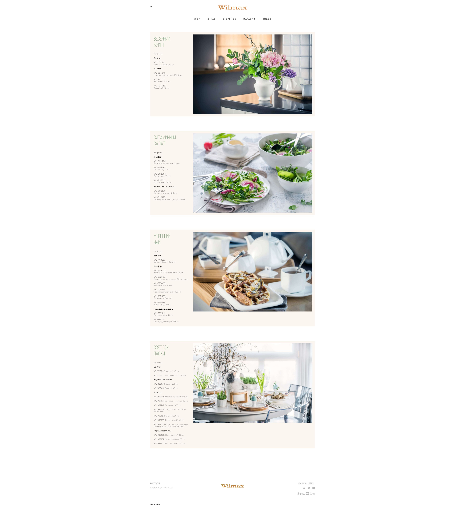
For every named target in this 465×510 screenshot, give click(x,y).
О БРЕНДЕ (229, 19)
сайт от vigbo (155, 504)
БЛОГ (197, 19)
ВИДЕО (267, 19)
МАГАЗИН (249, 19)
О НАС (212, 19)
